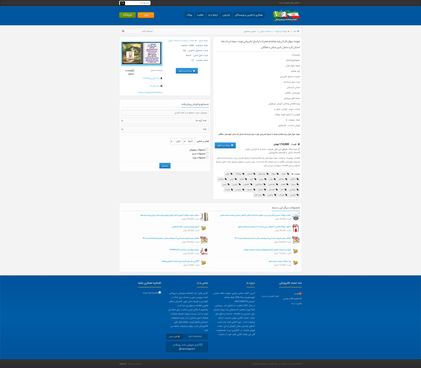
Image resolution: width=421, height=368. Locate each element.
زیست (239, 189)
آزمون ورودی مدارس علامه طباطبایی (185, 226)
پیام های (262, 174)
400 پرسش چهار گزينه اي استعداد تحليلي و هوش (180, 261)
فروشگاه (127, 15)
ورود (146, 15)
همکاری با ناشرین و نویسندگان (249, 15)
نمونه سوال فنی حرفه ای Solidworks (184, 249)
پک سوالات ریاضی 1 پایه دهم (280, 261)
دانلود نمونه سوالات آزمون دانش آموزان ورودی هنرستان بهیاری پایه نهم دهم (169, 215)
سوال (274, 174)
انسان (260, 189)
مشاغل (282, 179)
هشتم (221, 179)
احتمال (272, 189)
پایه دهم (258, 195)
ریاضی (270, 195)
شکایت (200, 15)
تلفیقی (247, 184)
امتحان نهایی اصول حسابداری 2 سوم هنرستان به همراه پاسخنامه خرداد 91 (171, 238)
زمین (225, 184)
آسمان (250, 174)
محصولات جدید (198, 154)
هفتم (283, 184)
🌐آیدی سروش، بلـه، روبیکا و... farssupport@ (187, 347)
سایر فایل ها (155, 86)
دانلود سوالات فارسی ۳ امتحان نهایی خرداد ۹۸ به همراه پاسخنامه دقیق (264, 226)
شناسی (293, 189)
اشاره (242, 179)
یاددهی (272, 184)
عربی (261, 179)
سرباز (293, 184)
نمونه (284, 174)
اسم (252, 179)
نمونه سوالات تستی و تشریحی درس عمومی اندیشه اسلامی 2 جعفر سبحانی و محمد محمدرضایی (255, 215)
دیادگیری (259, 184)
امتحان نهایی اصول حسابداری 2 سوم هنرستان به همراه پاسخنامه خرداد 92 (263, 238)
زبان (271, 179)
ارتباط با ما (213, 15)
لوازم (228, 174)
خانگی (293, 179)
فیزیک (282, 195)
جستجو (165, 166)
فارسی (293, 195)
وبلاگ (189, 15)
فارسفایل (122, 363)
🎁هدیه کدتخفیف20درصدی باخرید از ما (292, 299)
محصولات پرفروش (197, 150)
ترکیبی (235, 184)
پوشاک (238, 174)
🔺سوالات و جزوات (282, 31)
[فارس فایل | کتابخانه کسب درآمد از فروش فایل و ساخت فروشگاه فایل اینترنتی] (286, 16)
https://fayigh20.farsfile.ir (150, 92)
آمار (282, 189)
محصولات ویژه (199, 158)
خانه (295, 31)
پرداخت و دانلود (223, 145)
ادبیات (227, 189)
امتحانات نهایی (265, 31)
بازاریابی (226, 15)
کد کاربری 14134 (151, 78)
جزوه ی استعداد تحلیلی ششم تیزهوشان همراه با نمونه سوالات (267, 249)
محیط (250, 189)
